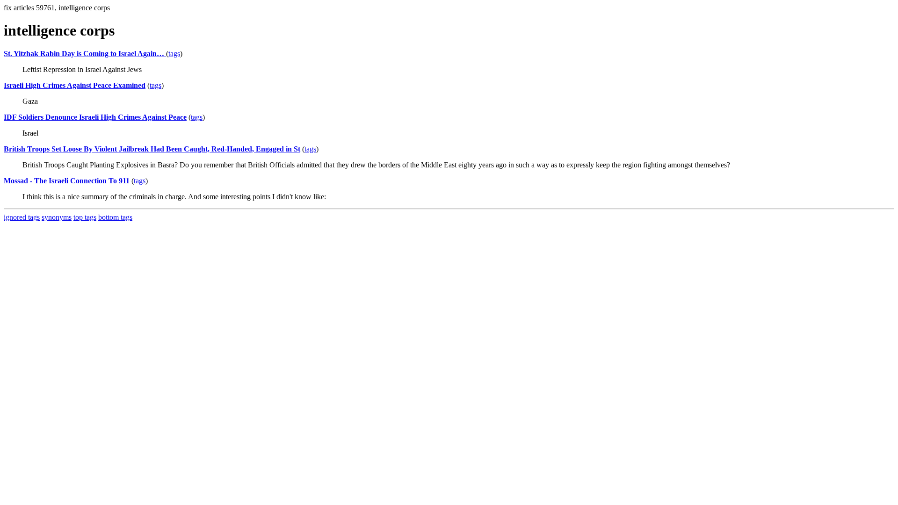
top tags (84, 217)
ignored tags (22, 217)
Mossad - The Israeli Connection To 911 (67, 181)
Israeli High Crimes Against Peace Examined (74, 85)
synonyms (57, 217)
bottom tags (115, 217)
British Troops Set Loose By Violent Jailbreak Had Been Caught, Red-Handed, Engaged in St (152, 149)
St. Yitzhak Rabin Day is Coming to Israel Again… (85, 54)
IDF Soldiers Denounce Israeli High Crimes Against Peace (95, 117)
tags (174, 54)
